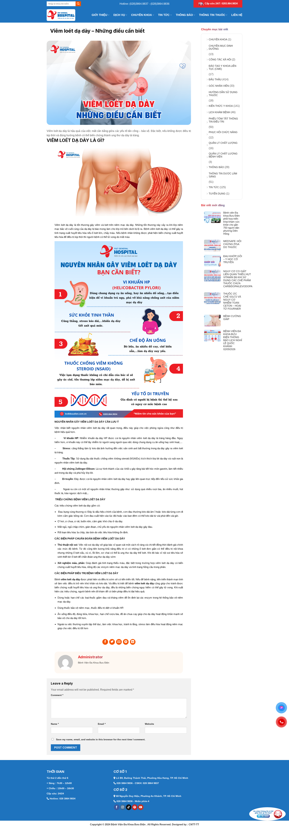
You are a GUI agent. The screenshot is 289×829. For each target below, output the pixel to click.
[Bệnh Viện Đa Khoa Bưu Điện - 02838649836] (63, 15)
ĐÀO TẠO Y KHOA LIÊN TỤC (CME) (222, 67)
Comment (57, 695)
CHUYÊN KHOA (141, 15)
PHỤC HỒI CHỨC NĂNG (223, 132)
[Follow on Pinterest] (134, 807)
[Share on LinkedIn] (133, 642)
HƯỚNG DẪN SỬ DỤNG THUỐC (223, 94)
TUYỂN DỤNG (217, 193)
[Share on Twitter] (112, 642)
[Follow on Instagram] (122, 807)
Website (149, 724)
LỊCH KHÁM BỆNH (219, 112)
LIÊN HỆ (236, 15)
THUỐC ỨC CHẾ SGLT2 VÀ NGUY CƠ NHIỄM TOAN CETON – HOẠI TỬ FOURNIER (232, 301)
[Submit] (78, 3)
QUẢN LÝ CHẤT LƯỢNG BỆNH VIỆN (223, 155)
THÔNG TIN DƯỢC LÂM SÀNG (223, 175)
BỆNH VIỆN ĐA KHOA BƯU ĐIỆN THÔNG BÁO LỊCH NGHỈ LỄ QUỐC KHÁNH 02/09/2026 (232, 340)
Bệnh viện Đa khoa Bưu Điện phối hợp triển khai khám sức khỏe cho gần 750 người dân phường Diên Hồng (231, 223)
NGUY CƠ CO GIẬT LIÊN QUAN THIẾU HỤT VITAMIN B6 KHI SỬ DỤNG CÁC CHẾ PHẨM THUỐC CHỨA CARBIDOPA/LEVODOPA (237, 279)
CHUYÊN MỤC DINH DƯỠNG (221, 47)
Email (102, 724)
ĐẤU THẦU (215, 79)
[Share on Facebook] (105, 642)
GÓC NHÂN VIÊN (219, 85)
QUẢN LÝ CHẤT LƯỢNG (223, 142)
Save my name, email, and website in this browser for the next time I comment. (100, 739)
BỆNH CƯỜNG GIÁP (232, 318)
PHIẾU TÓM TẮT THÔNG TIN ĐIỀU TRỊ (223, 120)
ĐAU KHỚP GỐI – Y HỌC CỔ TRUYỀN (232, 259)
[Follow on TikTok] (128, 807)
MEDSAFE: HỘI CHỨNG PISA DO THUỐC (232, 244)
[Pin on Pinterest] (126, 642)
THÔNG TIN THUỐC (212, 15)
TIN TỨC (163, 15)
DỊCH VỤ (119, 15)
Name (55, 724)
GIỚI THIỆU (99, 15)
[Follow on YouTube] (140, 807)
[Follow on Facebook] (116, 807)
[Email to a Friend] (119, 642)
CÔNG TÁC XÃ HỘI (220, 59)
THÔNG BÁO (184, 15)
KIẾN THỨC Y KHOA (221, 105)
